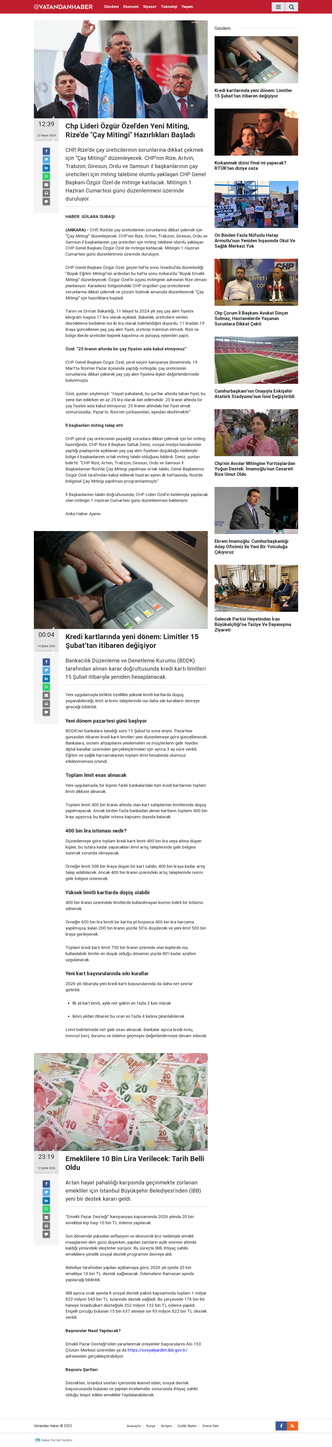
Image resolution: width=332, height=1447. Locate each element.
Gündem (111, 6)
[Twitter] (46, 159)
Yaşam (187, 6)
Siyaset (149, 6)
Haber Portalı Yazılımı (57, 1440)
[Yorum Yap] (46, 201)
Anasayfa (134, 1426)
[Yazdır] (46, 193)
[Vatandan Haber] (63, 6)
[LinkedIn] (46, 168)
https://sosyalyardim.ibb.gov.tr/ (157, 1350)
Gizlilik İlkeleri (187, 1426)
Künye (150, 1426)
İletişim (166, 1426)
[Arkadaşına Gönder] (46, 184)
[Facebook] (46, 151)
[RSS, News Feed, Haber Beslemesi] (292, 1425)
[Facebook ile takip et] (281, 1425)
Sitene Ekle (210, 1426)
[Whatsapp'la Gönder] (46, 176)
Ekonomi (130, 6)
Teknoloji (169, 6)
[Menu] (278, 7)
